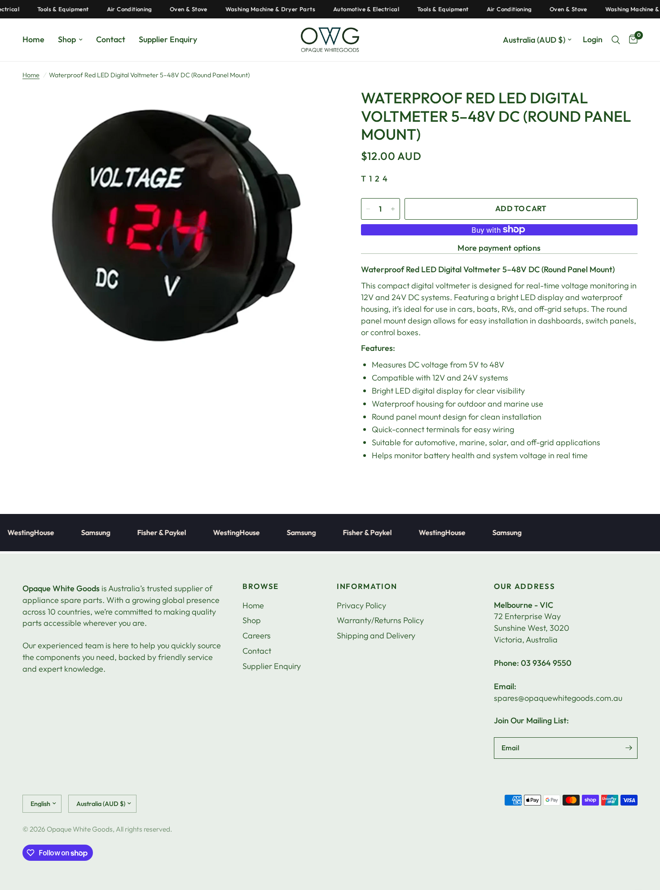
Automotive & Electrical (351, 9)
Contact (110, 39)
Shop (67, 39)
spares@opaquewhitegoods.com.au (558, 698)
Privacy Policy (361, 605)
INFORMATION (367, 586)
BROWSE (260, 586)
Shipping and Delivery (376, 635)
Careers (256, 635)
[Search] (616, 39)
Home (33, 39)
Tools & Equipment (48, 9)
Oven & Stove (174, 9)
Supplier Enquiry (168, 39)
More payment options (499, 248)
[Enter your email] (629, 748)
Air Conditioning (114, 9)
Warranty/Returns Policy (380, 620)
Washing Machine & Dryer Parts (255, 9)
